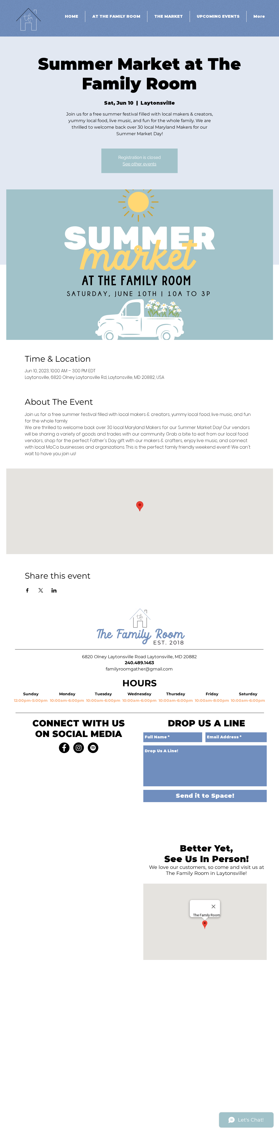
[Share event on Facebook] (27, 590)
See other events (139, 164)
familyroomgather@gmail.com (139, 669)
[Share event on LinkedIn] (54, 590)
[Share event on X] (40, 590)
